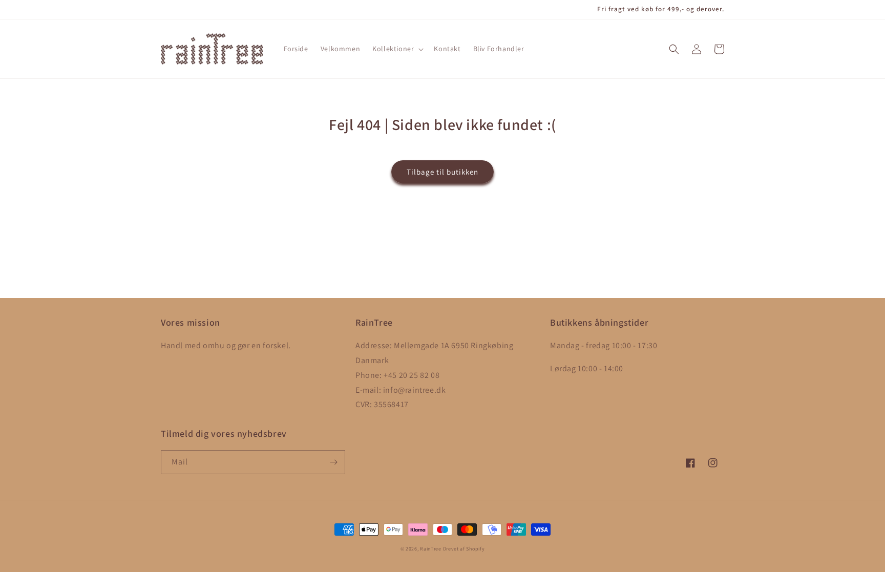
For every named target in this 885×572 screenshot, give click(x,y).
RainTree (430, 548)
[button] (397, 48)
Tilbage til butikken (442, 172)
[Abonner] (333, 462)
